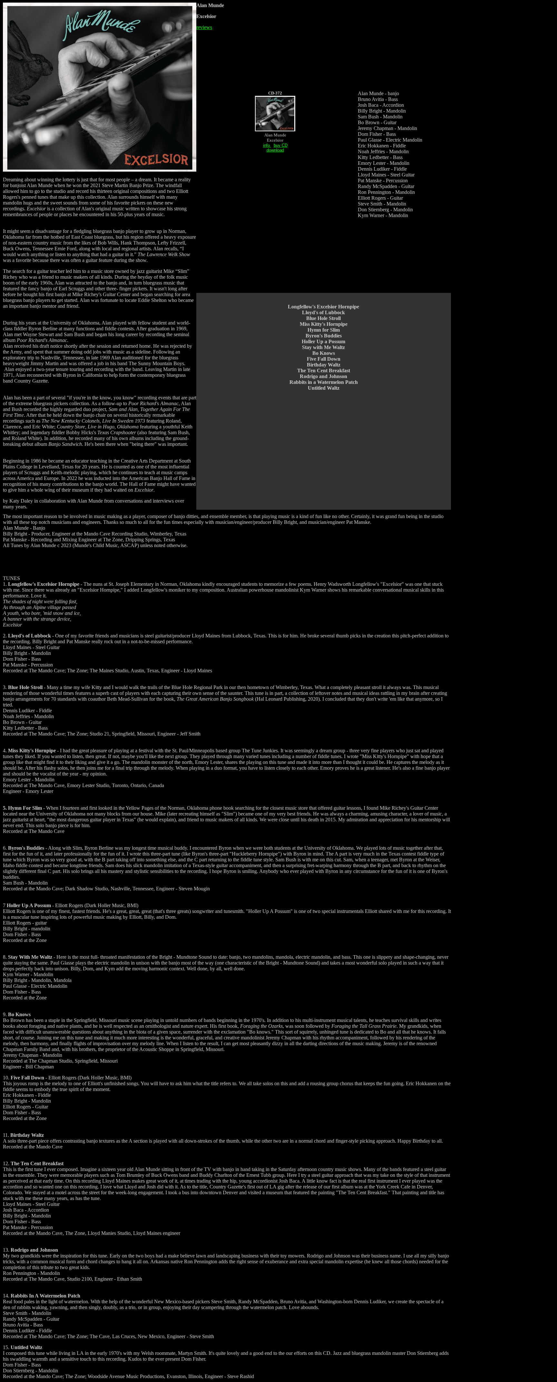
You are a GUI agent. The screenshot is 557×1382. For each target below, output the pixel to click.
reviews (204, 27)
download (275, 150)
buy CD (281, 145)
